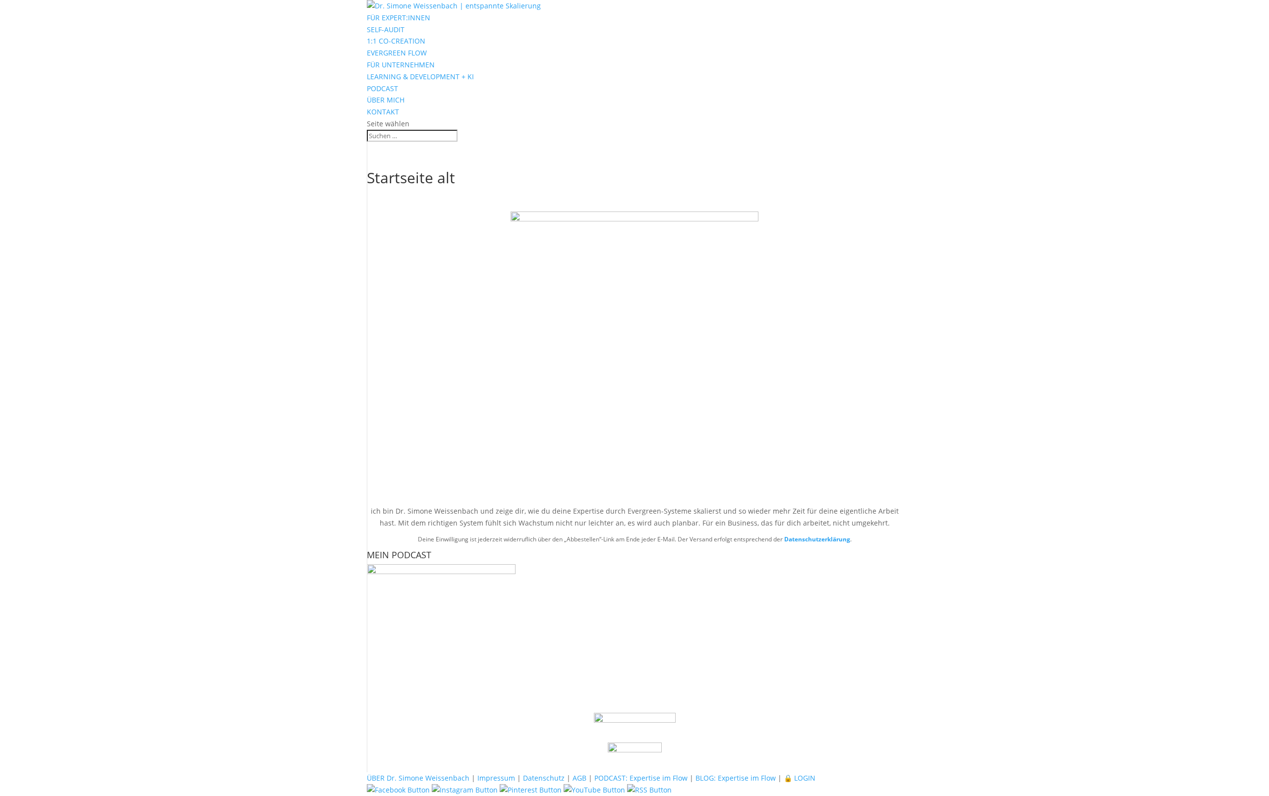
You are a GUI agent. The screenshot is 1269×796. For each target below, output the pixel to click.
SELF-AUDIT (385, 29)
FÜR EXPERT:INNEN (398, 17)
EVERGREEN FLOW (397, 52)
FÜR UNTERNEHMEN (401, 64)
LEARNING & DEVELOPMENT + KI (420, 76)
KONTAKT (383, 111)
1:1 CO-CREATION (396, 41)
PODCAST (382, 88)
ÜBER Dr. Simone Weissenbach (418, 778)
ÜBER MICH (385, 100)
